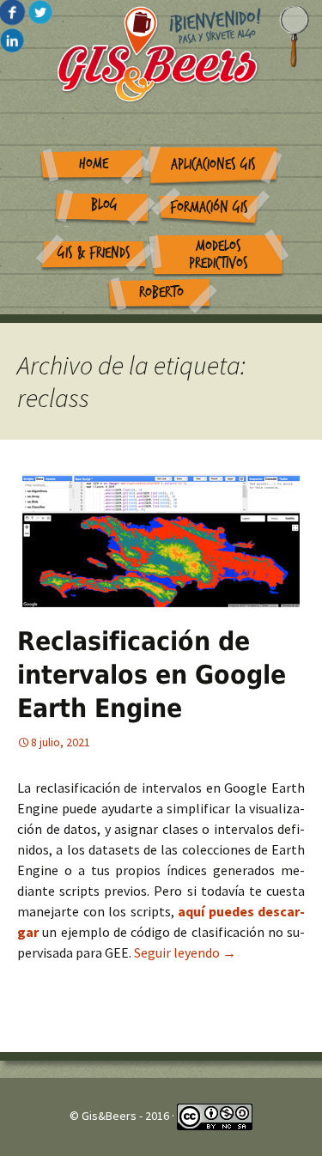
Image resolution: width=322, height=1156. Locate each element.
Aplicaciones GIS (213, 164)
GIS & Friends (94, 253)
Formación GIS (209, 207)
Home (93, 164)
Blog (104, 205)
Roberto (161, 292)
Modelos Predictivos (218, 255)
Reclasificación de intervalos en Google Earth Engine (151, 674)
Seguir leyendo (185, 952)
